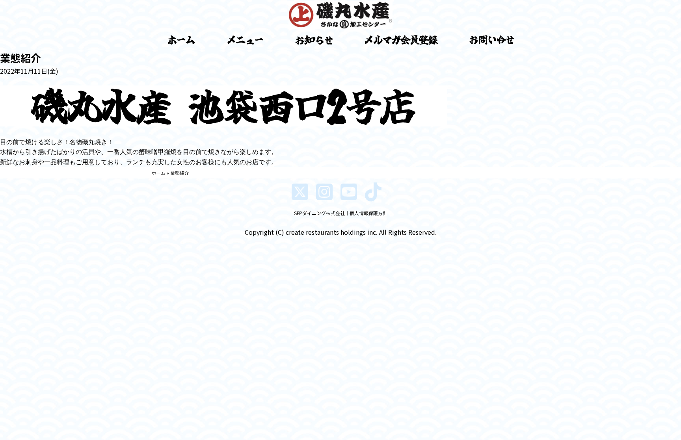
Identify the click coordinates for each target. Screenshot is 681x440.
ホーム (158, 172)
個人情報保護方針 (368, 213)
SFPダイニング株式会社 (319, 213)
